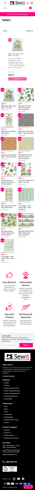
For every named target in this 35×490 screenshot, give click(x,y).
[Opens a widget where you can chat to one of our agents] (28, 487)
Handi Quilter (8, 399)
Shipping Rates (8, 417)
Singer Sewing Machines (11, 388)
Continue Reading (8, 376)
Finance (6, 422)
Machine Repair (9, 435)
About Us (7, 430)
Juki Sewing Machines (10, 396)
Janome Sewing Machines (12, 393)
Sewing (6, 383)
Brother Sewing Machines (12, 391)
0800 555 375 (11, 462)
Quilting (6, 385)
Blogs (6, 409)
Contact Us (7, 432)
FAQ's (6, 406)
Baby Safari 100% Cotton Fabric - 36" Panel (15, 54)
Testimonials (8, 414)
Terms (6, 412)
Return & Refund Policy (11, 420)
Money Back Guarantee (11, 438)
